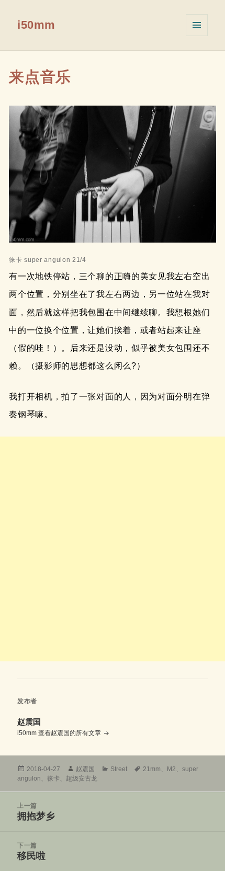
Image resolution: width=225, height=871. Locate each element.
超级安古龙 (81, 778)
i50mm (36, 24)
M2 (171, 769)
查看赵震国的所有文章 (70, 733)
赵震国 (85, 769)
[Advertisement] (112, 549)
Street (118, 769)
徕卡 (53, 778)
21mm (152, 769)
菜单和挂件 (197, 25)
